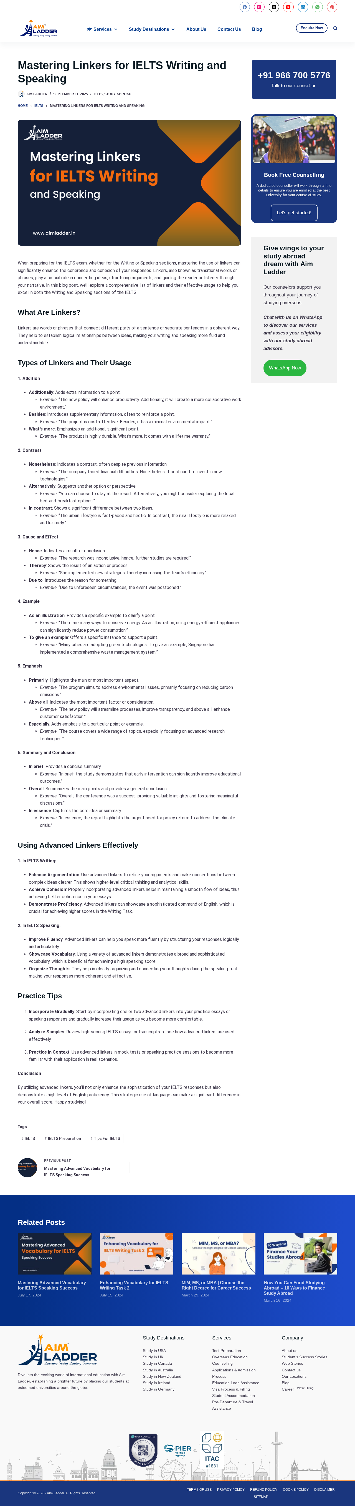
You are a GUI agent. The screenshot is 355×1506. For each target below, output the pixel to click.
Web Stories (292, 1363)
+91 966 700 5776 (294, 75)
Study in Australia (158, 1370)
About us (289, 1350)
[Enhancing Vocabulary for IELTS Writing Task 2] (137, 1253)
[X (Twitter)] (274, 7)
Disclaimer (324, 1490)
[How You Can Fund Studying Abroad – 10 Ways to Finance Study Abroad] (301, 1253)
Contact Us (229, 29)
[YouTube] (288, 7)
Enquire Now (312, 28)
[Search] (335, 28)
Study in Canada (157, 1363)
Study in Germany (158, 1389)
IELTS (98, 94)
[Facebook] (245, 7)
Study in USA (154, 1350)
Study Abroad (117, 94)
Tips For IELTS (105, 1138)
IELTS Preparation (62, 1138)
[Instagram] (259, 7)
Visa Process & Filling (231, 1389)
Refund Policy (263, 1490)
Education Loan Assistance (235, 1383)
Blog (257, 29)
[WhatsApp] (317, 7)
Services (102, 29)
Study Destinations (149, 29)
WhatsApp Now (285, 368)
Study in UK (153, 1357)
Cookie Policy (296, 1490)
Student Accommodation (233, 1395)
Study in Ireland (156, 1383)
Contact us (291, 1370)
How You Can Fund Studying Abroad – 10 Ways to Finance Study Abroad (294, 1288)
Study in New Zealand (162, 1376)
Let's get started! (294, 213)
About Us (196, 29)
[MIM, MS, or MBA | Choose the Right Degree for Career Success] (218, 1253)
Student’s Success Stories (304, 1357)
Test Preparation (226, 1350)
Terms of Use (199, 1490)
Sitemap (261, 1497)
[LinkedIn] (303, 7)
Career (297, 1389)
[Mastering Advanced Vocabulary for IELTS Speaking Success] (55, 1253)
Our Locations (294, 1376)
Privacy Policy (231, 1490)
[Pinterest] (332, 7)
